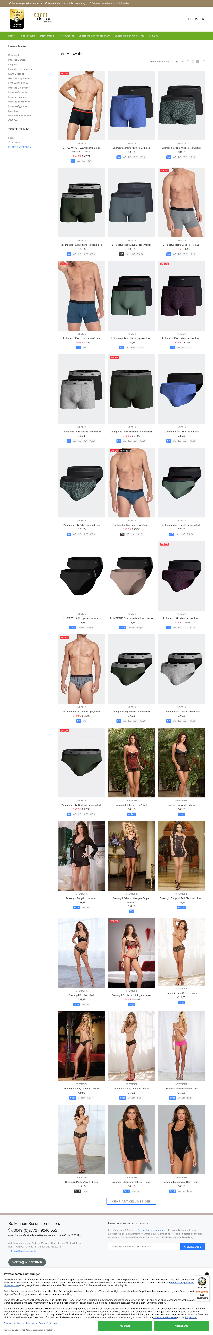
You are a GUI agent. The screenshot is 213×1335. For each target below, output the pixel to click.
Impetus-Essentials (18, 92)
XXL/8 (142, 157)
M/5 (78, 161)
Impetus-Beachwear (19, 101)
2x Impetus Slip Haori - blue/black (131, 525)
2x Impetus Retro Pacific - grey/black (81, 431)
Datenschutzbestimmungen (151, 1230)
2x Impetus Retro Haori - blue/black (81, 338)
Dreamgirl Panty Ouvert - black (81, 1182)
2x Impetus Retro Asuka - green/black (131, 244)
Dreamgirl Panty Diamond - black (81, 1088)
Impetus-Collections (19, 87)
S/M (131, 911)
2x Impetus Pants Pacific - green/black (81, 244)
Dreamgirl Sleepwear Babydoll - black (131, 1182)
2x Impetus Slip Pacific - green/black (131, 711)
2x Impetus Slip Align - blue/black (181, 431)
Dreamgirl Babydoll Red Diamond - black (181, 898)
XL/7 (90, 161)
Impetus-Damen (17, 59)
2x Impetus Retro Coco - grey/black (181, 244)
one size (181, 907)
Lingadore (13, 64)
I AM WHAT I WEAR (18, 83)
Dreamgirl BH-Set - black (81, 995)
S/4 (72, 161)
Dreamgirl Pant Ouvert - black (181, 993)
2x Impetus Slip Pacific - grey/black (181, 711)
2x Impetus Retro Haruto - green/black (131, 338)
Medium (81, 627)
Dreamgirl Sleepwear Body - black (181, 1182)
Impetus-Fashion (17, 97)
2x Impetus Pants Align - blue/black (131, 147)
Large (90, 627)
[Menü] (208, 1277)
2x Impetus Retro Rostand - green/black (131, 431)
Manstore (13, 111)
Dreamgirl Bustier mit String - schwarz (131, 995)
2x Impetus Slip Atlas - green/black (81, 525)
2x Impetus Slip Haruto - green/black (181, 525)
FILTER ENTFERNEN (19, 147)
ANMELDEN (192, 1246)
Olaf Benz (13, 120)
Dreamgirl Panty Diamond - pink (181, 1088)
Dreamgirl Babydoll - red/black (131, 805)
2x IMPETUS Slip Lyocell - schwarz (81, 618)
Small (72, 627)
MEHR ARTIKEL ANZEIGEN (131, 1201)
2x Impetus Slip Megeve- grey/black (81, 711)
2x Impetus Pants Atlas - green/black (181, 147)
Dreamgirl (13, 55)
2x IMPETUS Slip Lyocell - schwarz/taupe (131, 618)
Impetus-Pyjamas (17, 106)
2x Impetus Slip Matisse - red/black (181, 618)
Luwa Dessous (16, 73)
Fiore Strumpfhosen (19, 78)
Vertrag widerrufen (27, 1262)
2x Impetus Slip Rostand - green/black (81, 805)
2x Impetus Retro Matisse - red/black (181, 338)
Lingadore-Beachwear (20, 69)
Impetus (81, 143)
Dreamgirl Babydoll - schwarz (181, 805)
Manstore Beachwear (19, 115)
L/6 (83, 161)
